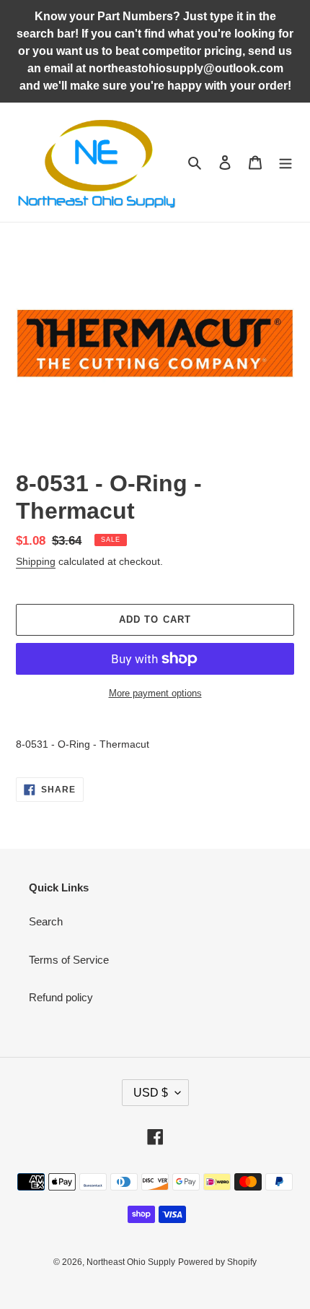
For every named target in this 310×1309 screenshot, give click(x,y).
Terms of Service (69, 960)
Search (46, 921)
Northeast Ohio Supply (131, 1262)
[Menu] (285, 162)
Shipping (36, 561)
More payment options (155, 693)
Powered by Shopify (217, 1262)
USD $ (150, 1092)
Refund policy (61, 997)
